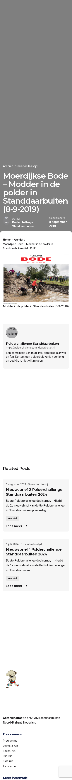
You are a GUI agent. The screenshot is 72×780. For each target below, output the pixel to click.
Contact (50, 4)
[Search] (64, 4)
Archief (8, 166)
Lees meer (14, 526)
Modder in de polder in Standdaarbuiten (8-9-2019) (36, 306)
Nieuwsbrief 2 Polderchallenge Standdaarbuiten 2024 (34, 492)
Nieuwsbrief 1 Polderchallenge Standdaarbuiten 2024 (34, 551)
